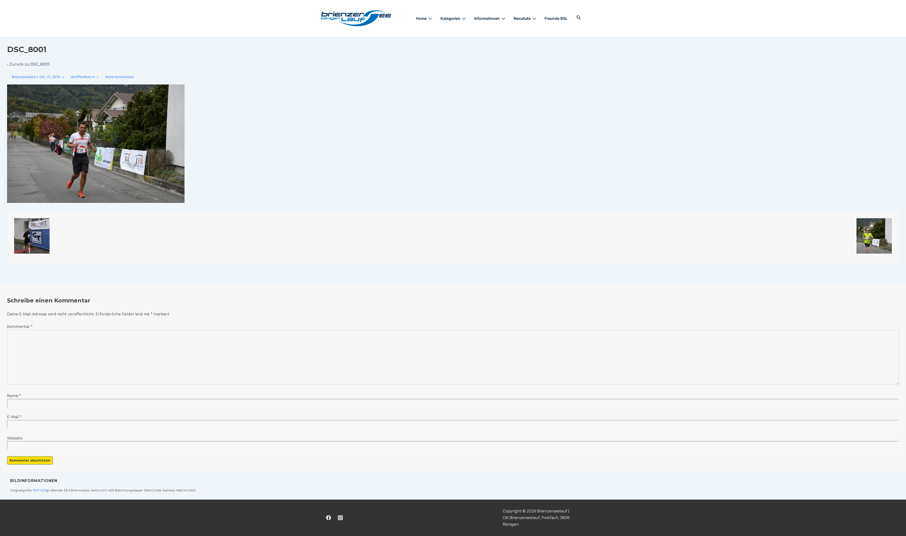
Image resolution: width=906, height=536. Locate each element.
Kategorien (450, 18)
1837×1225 (40, 490)
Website (14, 438)
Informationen (487, 18)
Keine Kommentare (119, 77)
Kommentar (20, 326)
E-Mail (13, 417)
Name (12, 396)
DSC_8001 (40, 64)
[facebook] (328, 518)
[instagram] (340, 518)
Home (421, 18)
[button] (578, 18)
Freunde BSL (556, 18)
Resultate (522, 18)
